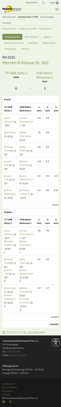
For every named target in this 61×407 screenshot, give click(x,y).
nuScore (25, 48)
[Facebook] (4, 401)
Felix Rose (10, 132)
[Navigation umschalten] (57, 9)
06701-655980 (14, 351)
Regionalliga (49, 42)
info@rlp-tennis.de (17, 355)
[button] (43, 2)
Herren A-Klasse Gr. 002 (25, 63)
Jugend (47, 36)
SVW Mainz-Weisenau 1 (44, 75)
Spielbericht (25, 332)
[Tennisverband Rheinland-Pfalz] (11, 9)
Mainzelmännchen (14, 42)
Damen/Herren (12, 36)
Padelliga (33, 42)
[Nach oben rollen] (55, 401)
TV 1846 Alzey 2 (16, 73)
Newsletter (31, 2)
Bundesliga (10, 48)
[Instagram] (10, 401)
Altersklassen (32, 36)
